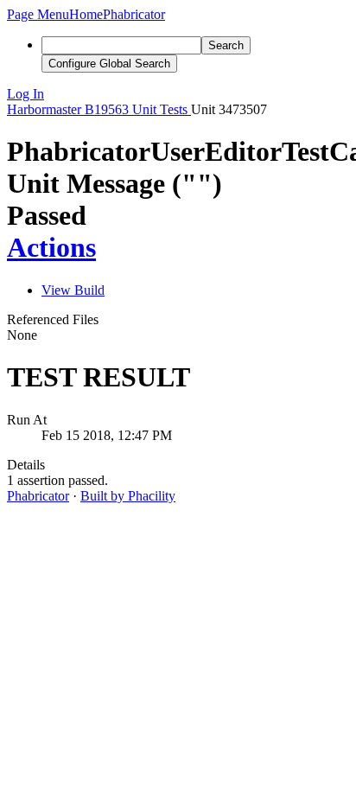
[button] (38, 14)
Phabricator (38, 495)
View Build (73, 290)
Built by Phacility (127, 495)
